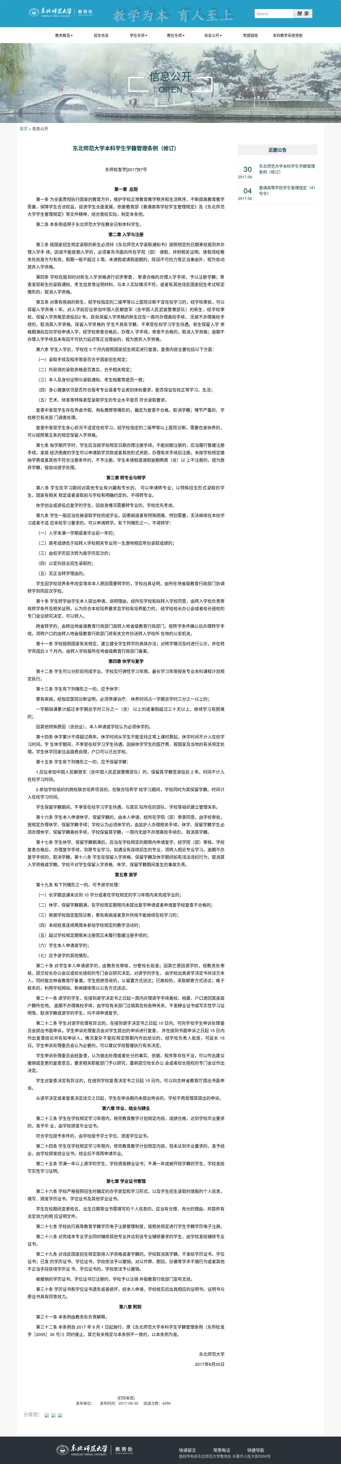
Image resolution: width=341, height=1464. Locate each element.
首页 (24, 128)
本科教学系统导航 (288, 35)
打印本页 (126, 1397)
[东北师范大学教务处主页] (61, 11)
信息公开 (211, 35)
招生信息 (101, 35)
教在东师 (174, 35)
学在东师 (137, 35)
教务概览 (62, 35)
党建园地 (250, 35)
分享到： (33, 1414)
